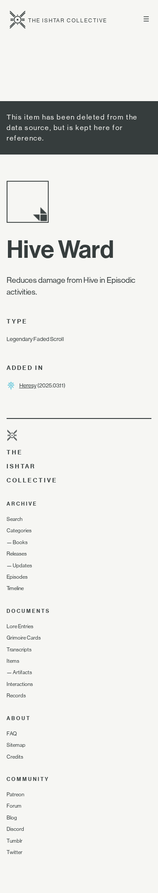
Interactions (20, 684)
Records (16, 696)
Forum (14, 806)
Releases (17, 554)
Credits (15, 757)
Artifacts (22, 672)
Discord (15, 829)
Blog (12, 818)
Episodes (17, 577)
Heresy (27, 385)
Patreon (15, 794)
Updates (22, 566)
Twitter (14, 852)
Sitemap (16, 745)
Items (13, 661)
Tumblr (14, 841)
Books (20, 542)
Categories (19, 530)
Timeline (15, 588)
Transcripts (19, 650)
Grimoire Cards (24, 638)
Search (14, 519)
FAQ (12, 734)
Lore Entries (20, 626)
